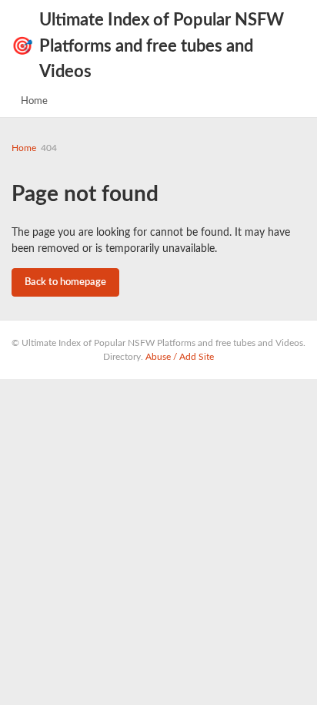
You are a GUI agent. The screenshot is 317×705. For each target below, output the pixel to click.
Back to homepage (65, 282)
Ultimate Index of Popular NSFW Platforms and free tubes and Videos (148, 46)
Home (34, 101)
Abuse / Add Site (179, 356)
